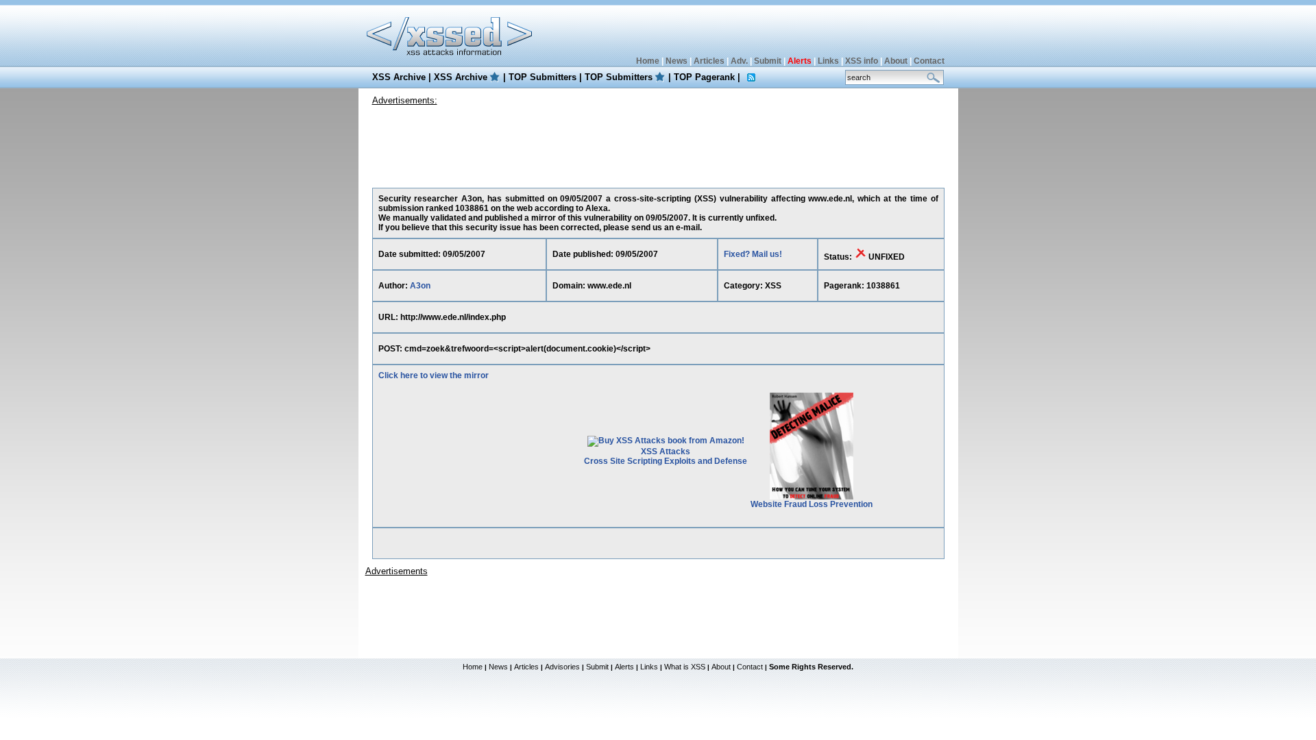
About (895, 61)
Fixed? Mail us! (753, 254)
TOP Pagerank (704, 77)
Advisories (562, 667)
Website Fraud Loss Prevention (812, 504)
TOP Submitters (542, 77)
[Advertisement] (658, 143)
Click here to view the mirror (433, 375)
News (676, 61)
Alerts (624, 667)
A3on (420, 286)
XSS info (861, 61)
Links (828, 61)
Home (647, 61)
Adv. (739, 61)
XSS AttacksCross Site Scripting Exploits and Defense (665, 456)
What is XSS (684, 667)
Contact (929, 61)
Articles (709, 61)
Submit (767, 61)
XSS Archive (399, 77)
